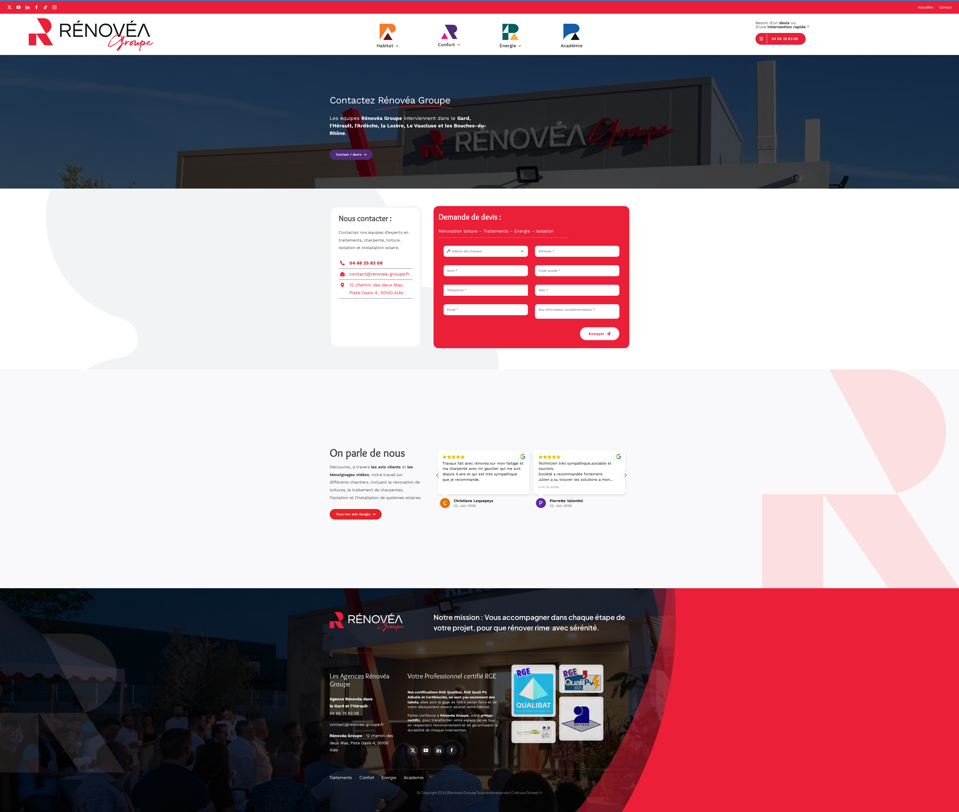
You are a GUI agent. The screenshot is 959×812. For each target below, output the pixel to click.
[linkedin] (27, 7)
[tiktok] (45, 7)
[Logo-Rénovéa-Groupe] (91, 20)
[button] (625, 475)
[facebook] (36, 7)
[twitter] (9, 7)
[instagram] (54, 7)
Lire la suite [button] (453, 487)
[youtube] (18, 7)
